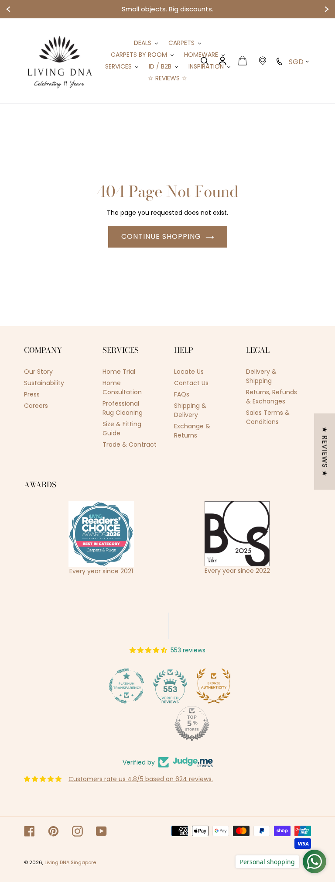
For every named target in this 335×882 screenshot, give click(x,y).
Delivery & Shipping (261, 376)
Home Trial (119, 371)
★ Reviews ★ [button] (325, 452)
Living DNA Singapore (70, 862)
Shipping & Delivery (190, 410)
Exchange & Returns (192, 431)
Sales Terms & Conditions (268, 417)
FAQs (181, 394)
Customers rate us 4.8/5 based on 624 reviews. (140, 779)
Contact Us (191, 383)
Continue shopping (161, 236)
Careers (36, 405)
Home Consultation (122, 387)
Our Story (38, 371)
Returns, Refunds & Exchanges (271, 397)
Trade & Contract (130, 444)
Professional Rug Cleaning (123, 408)
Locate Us (189, 371)
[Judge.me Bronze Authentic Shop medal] (189, 685)
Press (32, 394)
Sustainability (44, 383)
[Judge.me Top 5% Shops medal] (167, 723)
